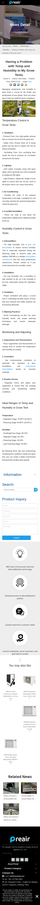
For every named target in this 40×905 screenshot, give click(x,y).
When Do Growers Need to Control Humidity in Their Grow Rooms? (11, 818)
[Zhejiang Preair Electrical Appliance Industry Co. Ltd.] (20, 839)
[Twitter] (17, 859)
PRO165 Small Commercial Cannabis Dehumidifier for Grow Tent (10, 695)
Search (36, 490)
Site (30, 82)
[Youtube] (22, 859)
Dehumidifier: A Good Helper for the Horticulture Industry (28, 797)
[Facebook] (13, 859)
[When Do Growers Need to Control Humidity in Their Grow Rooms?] (11, 809)
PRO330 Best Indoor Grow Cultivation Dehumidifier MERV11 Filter (10, 758)
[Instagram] (26, 859)
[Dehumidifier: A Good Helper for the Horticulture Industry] (29, 788)
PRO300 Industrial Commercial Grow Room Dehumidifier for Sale (29, 725)
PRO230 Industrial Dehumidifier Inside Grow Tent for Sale (29, 694)
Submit (16, 538)
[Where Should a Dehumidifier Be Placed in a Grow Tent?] (11, 788)
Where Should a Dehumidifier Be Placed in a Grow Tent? (10, 797)
